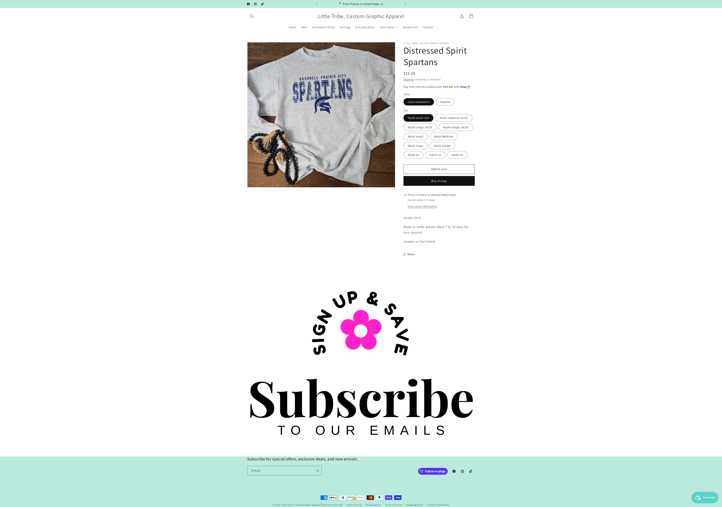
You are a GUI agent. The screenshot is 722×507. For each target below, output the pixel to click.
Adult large (415, 145)
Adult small (416, 136)
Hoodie (445, 101)
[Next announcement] (405, 4)
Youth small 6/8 (418, 118)
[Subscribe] (317, 471)
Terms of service (393, 504)
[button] (251, 16)
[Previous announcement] (316, 4)
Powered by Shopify (332, 504)
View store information (423, 206)
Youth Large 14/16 (420, 127)
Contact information (438, 504)
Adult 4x (457, 155)
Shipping (408, 79)
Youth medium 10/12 (454, 118)
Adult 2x (413, 155)
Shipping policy (414, 504)
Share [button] (411, 254)
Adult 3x (435, 155)
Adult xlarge (442, 145)
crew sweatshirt (419, 101)
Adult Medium (444, 136)
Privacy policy (373, 504)
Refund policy (354, 504)
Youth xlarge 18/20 (456, 127)
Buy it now (439, 181)
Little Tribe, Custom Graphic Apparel (300, 504)
